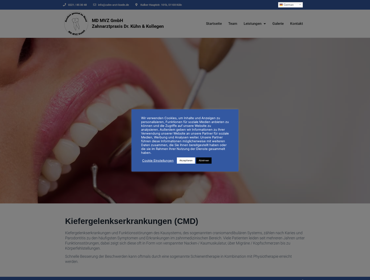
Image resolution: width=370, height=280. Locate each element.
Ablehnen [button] (204, 160)
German (288, 4)
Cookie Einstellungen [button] (158, 161)
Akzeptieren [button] (185, 160)
